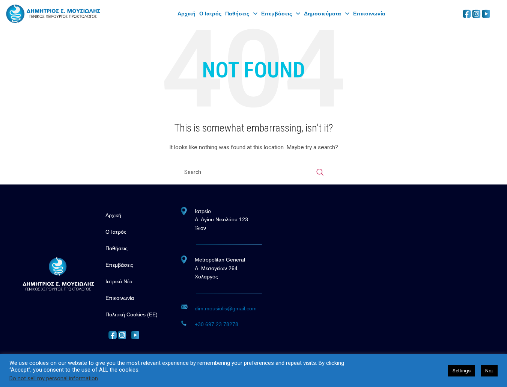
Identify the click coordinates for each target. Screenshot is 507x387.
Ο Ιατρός (210, 14)
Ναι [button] (489, 370)
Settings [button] (462, 370)
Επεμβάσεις (276, 14)
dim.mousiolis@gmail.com (226, 308)
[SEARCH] (320, 172)
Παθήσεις (237, 14)
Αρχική (113, 215)
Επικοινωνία (369, 14)
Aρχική (187, 14)
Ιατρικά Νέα (118, 281)
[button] (241, 13)
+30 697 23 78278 (216, 324)
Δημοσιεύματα (322, 14)
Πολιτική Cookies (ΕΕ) (131, 314)
